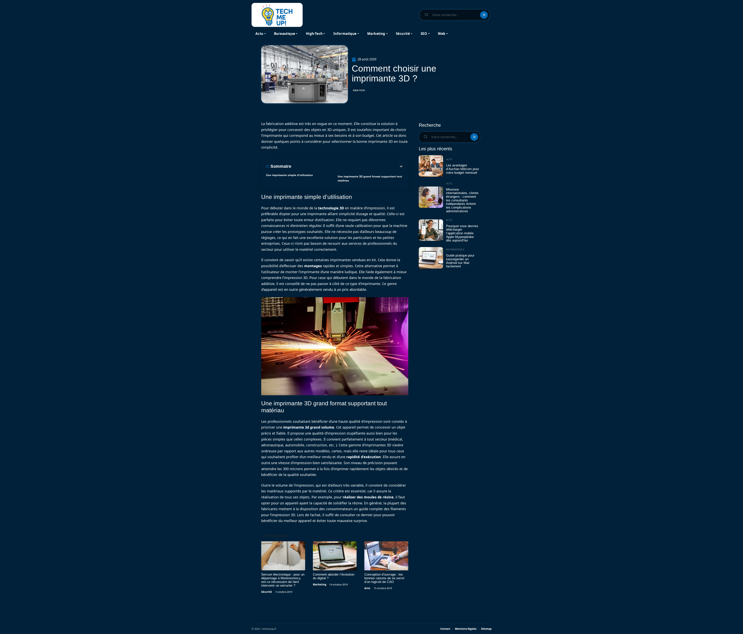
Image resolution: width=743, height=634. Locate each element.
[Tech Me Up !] (277, 15)
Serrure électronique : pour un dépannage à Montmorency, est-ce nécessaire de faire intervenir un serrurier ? (282, 580)
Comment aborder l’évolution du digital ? (333, 576)
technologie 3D (331, 208)
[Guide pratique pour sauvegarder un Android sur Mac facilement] (431, 258)
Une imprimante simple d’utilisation (289, 175)
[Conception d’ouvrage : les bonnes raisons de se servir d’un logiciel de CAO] (386, 555)
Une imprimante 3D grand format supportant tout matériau (370, 178)
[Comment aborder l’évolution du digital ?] (335, 555)
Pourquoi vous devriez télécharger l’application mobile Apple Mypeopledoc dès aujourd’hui (462, 233)
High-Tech (359, 90)
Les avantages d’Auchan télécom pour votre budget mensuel (462, 168)
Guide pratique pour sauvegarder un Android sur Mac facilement (460, 261)
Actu (367, 588)
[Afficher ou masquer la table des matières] (347, 166)
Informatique (455, 249)
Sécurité (266, 592)
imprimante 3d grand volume (308, 427)
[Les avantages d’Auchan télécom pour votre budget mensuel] (431, 166)
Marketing (319, 584)
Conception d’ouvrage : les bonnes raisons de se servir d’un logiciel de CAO (384, 578)
